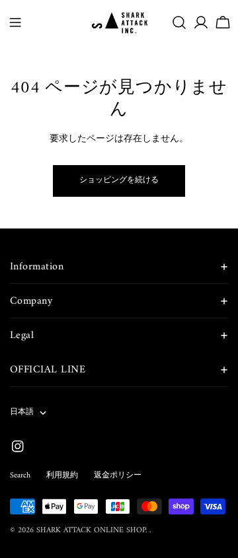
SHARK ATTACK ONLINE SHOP (90, 531)
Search (20, 476)
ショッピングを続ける (119, 181)
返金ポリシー (117, 476)
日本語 (22, 412)
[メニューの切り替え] (15, 22)
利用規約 (62, 476)
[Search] (179, 22)
